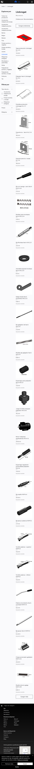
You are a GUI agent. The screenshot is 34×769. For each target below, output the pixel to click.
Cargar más (24, 697)
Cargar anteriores (24, 26)
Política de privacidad (8, 749)
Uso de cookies (7, 751)
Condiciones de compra (9, 753)
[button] (28, 2)
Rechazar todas (9, 764)
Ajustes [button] (17, 767)
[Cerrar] (32, 756)
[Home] (1, 705)
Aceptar (25, 764)
